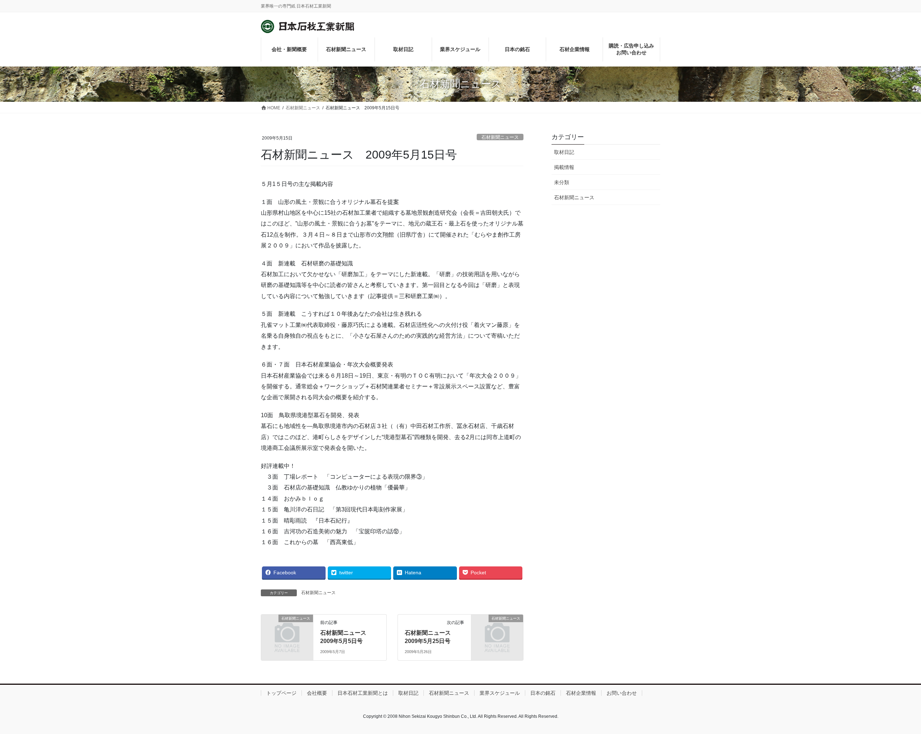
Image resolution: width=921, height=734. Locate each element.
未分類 (561, 182)
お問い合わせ (622, 693)
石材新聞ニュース (500, 137)
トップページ (281, 693)
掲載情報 (564, 167)
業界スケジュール (500, 693)
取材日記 (564, 152)
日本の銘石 (542, 693)
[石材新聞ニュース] (287, 630)
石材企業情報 (581, 693)
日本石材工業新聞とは (362, 693)
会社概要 (317, 693)
